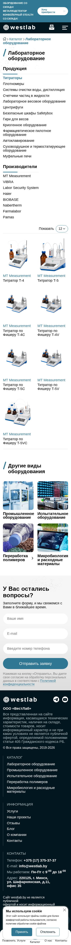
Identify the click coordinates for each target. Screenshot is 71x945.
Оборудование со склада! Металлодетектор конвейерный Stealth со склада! (18, 11)
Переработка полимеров (27, 782)
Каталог (15, 39)
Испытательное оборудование (32, 776)
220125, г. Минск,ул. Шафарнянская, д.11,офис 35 (28, 882)
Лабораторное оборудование (31, 764)
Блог (11, 829)
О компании (16, 835)
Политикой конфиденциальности (29, 682)
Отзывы (13, 823)
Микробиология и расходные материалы (31, 790)
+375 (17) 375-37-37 (40, 860)
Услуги (12, 811)
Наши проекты (19, 817)
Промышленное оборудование (32, 770)
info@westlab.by (33, 866)
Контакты (14, 841)
